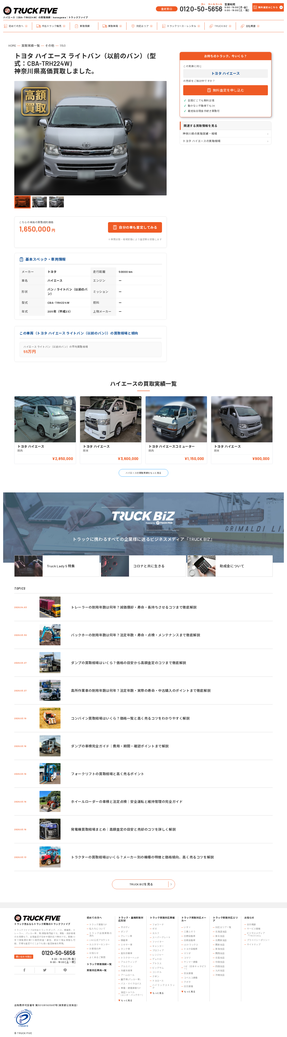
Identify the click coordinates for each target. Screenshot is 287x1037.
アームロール (127, 975)
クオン (155, 976)
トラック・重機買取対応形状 (130, 919)
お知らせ (94, 953)
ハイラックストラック (163, 986)
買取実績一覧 (30, 45)
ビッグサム (158, 968)
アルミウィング (129, 962)
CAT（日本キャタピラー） (195, 967)
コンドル (157, 972)
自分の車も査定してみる (138, 227)
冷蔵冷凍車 (126, 970)
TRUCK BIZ (221, 26)
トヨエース (157, 980)
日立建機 (188, 986)
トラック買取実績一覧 (99, 964)
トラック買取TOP (98, 924)
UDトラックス (191, 944)
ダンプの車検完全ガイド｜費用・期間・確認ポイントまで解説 (120, 746)
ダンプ (124, 931)
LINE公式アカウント (99, 940)
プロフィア (158, 950)
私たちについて (97, 928)
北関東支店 (221, 940)
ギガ (154, 928)
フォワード (158, 924)
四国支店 (220, 966)
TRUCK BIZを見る (141, 884)
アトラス (157, 963)
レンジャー (157, 954)
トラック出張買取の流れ (100, 934)
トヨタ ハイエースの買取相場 (201, 141)
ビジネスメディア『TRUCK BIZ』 (256, 934)
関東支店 (220, 944)
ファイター (158, 941)
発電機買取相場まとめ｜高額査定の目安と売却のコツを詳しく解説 (123, 829)
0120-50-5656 (201, 8)
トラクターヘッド (130, 957)
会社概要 (250, 26)
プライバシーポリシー (258, 940)
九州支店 (220, 970)
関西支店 (220, 953)
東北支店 (220, 936)
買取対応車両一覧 (97, 970)
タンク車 (125, 949)
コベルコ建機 (190, 977)
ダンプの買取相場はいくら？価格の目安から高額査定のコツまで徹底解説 (128, 663)
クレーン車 (126, 936)
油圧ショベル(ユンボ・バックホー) (132, 993)
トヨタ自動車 (190, 949)
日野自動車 (189, 936)
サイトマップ (254, 944)
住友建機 (188, 973)
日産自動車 (189, 940)
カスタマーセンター (99, 944)
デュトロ (157, 959)
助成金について (232, 566)
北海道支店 (221, 931)
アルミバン (126, 966)
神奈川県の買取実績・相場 (200, 133)
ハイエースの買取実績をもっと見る (143, 473)
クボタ (187, 982)
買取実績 (85, 26)
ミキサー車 (126, 944)
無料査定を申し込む (228, 90)
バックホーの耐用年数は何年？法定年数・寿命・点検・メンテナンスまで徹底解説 (135, 635)
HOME (12, 45)
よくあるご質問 (97, 957)
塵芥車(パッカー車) (130, 979)
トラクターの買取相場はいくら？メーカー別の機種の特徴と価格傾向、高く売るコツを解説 (142, 857)
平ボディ (125, 927)
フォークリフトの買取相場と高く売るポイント (107, 774)
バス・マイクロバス (131, 983)
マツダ (187, 953)
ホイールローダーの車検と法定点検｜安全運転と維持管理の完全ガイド (127, 802)
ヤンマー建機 (190, 962)
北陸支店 (220, 957)
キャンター (158, 946)
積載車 (124, 940)
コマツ (187, 957)
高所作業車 (126, 953)
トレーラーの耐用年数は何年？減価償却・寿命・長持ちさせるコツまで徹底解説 (134, 607)
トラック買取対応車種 (162, 917)
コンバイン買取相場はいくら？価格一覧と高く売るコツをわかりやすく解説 (130, 718)
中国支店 (220, 962)
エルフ (155, 933)
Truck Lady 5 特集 (61, 566)
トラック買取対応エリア (225, 919)
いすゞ (187, 927)
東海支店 (220, 949)
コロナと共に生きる (149, 566)
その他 (49, 45)
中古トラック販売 (52, 26)
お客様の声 (95, 948)
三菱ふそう (189, 931)
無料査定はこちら (268, 7)
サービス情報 (254, 928)
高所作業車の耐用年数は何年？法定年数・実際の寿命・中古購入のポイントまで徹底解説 (141, 690)
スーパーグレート (161, 937)
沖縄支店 (220, 975)
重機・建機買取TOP (131, 988)
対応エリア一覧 (223, 927)
